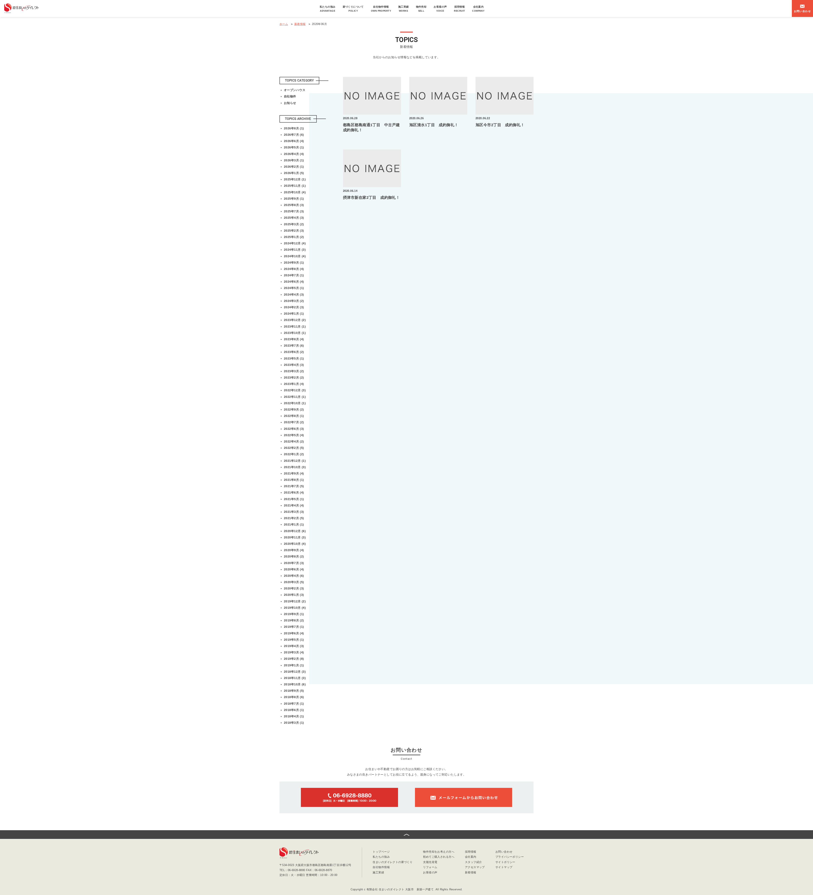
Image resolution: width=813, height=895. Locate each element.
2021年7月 (294, 486)
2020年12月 (295, 531)
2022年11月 (295, 396)
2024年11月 (295, 249)
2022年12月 (295, 390)
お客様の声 (440, 9)
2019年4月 (294, 646)
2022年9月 (294, 409)
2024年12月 (295, 243)
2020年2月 (294, 588)
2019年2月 (294, 658)
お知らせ (290, 102)
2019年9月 (294, 614)
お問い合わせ (504, 852)
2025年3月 (294, 224)
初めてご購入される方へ (438, 857)
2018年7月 (294, 703)
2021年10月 (295, 467)
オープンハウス (294, 90)
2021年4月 (294, 505)
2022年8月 (294, 415)
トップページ (381, 852)
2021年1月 (294, 524)
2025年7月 (294, 211)
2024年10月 (295, 256)
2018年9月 (294, 690)
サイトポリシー (505, 862)
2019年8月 (294, 620)
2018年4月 (294, 716)
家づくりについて (353, 9)
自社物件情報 (381, 9)
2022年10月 (295, 403)
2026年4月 (294, 153)
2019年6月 (294, 633)
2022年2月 (294, 447)
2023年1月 (294, 383)
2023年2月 (294, 377)
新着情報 (470, 872)
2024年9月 (294, 262)
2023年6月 (294, 351)
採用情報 (459, 9)
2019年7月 (294, 626)
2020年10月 (295, 543)
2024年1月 (294, 313)
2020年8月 (294, 556)
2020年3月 (294, 582)
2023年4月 (294, 364)
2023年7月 (294, 345)
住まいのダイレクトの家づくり (392, 862)
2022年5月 (294, 435)
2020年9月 (294, 550)
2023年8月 (294, 339)
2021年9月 (294, 473)
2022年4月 (294, 441)
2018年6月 (294, 709)
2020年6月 (294, 569)
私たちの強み (328, 9)
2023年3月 (294, 371)
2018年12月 (295, 671)
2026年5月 (294, 147)
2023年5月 (294, 358)
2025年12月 (295, 179)
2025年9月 (294, 198)
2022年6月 (294, 428)
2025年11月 (295, 185)
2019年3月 (294, 652)
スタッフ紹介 (473, 862)
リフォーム (430, 867)
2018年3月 (294, 722)
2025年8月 (294, 204)
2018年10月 (295, 684)
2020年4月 (294, 575)
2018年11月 (295, 677)
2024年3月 (294, 300)
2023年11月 (295, 326)
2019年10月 (295, 607)
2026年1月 (294, 173)
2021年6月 (294, 492)
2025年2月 (294, 230)
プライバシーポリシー (509, 857)
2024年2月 (294, 307)
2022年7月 (294, 422)
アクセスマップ (475, 867)
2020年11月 (295, 537)
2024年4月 (294, 294)
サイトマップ (504, 867)
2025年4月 (294, 217)
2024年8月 (294, 268)
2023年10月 (295, 332)
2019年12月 (295, 601)
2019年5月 (294, 639)
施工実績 (403, 9)
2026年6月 (294, 141)
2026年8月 (294, 128)
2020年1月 (294, 594)
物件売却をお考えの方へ (438, 852)
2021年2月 (294, 518)
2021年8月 (294, 479)
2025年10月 (295, 192)
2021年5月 (294, 499)
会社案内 (478, 9)
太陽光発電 (430, 862)
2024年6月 (294, 281)
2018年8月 (294, 697)
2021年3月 (294, 511)
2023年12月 (295, 319)
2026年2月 (294, 166)
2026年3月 (294, 160)
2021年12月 (295, 460)
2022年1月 (294, 454)
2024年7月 (294, 275)
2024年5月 (294, 287)
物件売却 (421, 9)
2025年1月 (294, 236)
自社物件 (290, 96)
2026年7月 (294, 134)
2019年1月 (294, 665)
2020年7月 (294, 563)
